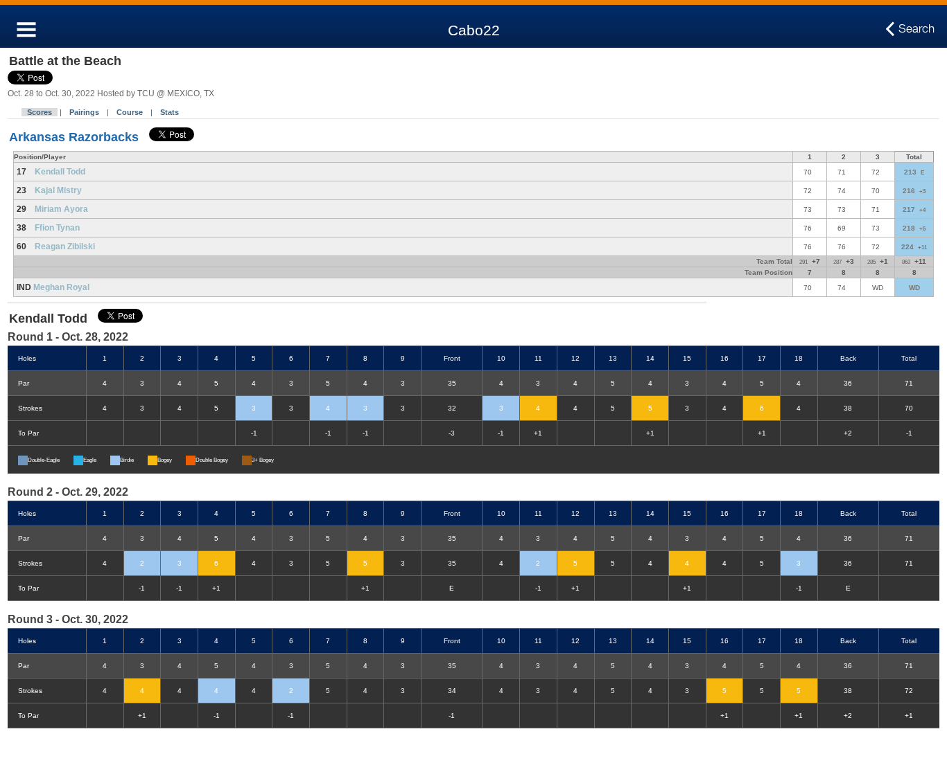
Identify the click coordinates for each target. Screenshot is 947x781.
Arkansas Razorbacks (74, 137)
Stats (169, 112)
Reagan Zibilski (65, 246)
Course (129, 112)
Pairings (84, 112)
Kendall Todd (60, 172)
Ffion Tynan (57, 228)
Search (916, 28)
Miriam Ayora (61, 209)
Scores (39, 112)
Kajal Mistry (58, 190)
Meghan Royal (61, 287)
